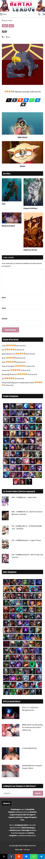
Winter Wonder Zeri (8, 354)
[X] (8, 100)
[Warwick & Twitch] (12, 217)
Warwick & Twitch (8, 226)
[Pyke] (12, 189)
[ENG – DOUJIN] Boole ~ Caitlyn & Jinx (24, 497)
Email (4, 308)
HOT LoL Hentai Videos (11, 701)
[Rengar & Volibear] (33, 192)
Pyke (3, 204)
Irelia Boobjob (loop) (29, 748)
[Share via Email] (22, 104)
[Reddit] (19, 100)
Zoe (3, 350)
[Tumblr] (13, 100)
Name (4, 297)
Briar (4, 358)
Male (10, 20)
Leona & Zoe (6, 370)
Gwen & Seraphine (8, 366)
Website (5, 318)
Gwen (4, 345)
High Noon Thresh (30, 250)
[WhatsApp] (31, 100)
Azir (11, 26)
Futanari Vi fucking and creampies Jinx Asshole (18, 382)
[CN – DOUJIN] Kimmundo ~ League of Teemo (26, 540)
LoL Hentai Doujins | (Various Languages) (19, 491)
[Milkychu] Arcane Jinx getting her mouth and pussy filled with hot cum (32, 727)
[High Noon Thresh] (33, 230)
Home (5, 20)
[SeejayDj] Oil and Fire (9, 374)
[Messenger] (25, 100)
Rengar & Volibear (30, 208)
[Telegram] (36, 100)
